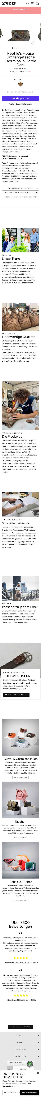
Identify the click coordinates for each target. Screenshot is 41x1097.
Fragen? (20, 1035)
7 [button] (25, 48)
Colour (20, 80)
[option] (20, 9)
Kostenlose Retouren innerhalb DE (20, 192)
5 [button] (20, 48)
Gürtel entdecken (20, 777)
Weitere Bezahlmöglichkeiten (20, 104)
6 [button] (22, 48)
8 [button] (27, 48)
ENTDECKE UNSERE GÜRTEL (16, 694)
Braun (20, 84)
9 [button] (29, 48)
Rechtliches (20, 1049)
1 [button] (12, 48)
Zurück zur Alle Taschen (22, 1026)
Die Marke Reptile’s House (20, 188)
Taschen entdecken (20, 837)
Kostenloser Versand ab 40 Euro (20, 197)
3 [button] (16, 48)
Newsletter (20, 1056)
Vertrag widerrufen (29, 1092)
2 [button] (14, 48)
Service (20, 1042)
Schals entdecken (20, 900)
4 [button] (18, 48)
